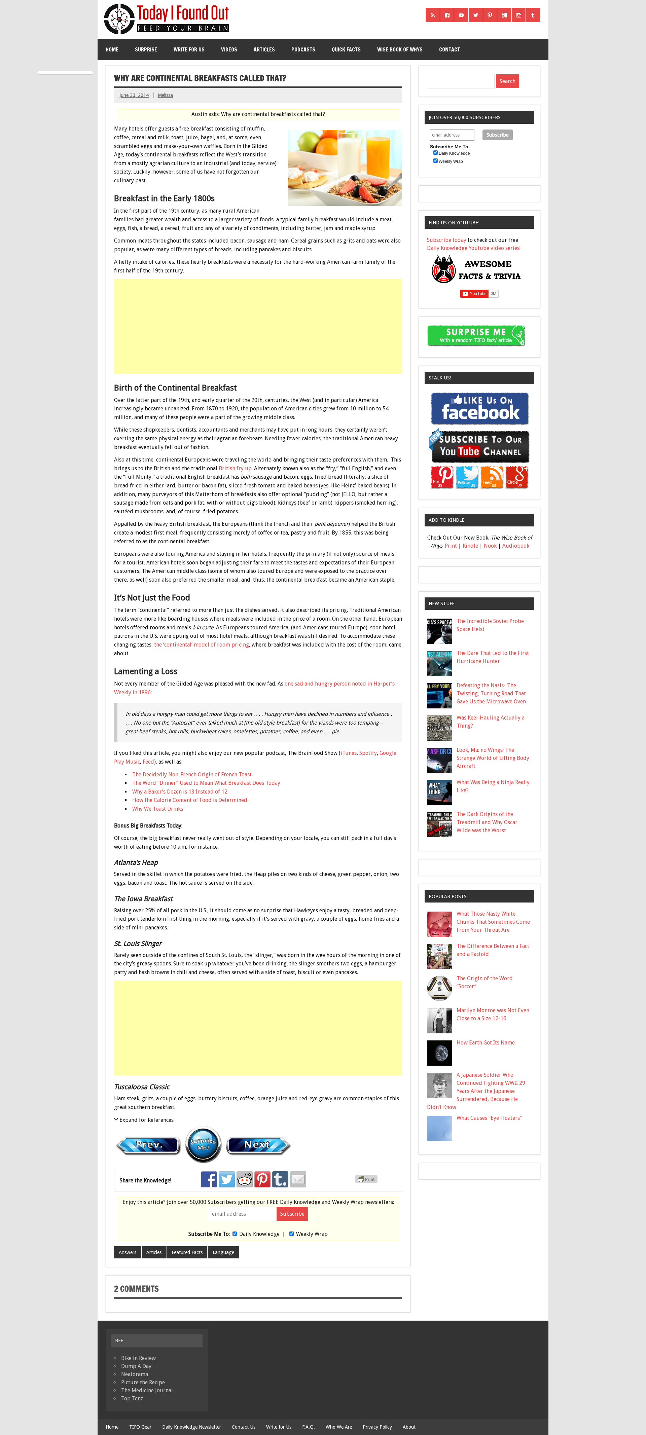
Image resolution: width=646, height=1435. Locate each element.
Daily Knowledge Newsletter (191, 1427)
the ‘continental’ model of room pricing (201, 644)
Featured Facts (187, 1252)
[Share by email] (298, 1179)
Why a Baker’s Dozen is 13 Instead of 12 (179, 791)
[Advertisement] (259, 327)
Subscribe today (446, 240)
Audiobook (515, 546)
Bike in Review (138, 1358)
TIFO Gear (140, 1427)
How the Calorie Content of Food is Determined (189, 800)
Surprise (146, 49)
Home (112, 49)
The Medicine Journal (147, 1390)
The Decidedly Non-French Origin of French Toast (192, 774)
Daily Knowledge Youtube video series (473, 248)
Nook (490, 546)
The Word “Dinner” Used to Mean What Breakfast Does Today (206, 783)
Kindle (470, 546)
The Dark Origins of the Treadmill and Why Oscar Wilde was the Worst (487, 822)
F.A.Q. (308, 1427)
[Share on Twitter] (227, 1179)
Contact (449, 49)
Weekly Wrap (312, 1234)
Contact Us (243, 1427)
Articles (264, 49)
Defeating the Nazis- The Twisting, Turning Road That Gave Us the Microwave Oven (491, 693)
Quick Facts (346, 49)
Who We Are (339, 1427)
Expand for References (146, 1120)
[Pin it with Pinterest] (262, 1179)
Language (223, 1252)
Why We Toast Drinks (157, 809)
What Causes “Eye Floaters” (489, 1118)
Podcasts (303, 49)
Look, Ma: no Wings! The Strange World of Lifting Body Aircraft (493, 758)
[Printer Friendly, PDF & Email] (367, 1181)
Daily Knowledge (259, 1234)
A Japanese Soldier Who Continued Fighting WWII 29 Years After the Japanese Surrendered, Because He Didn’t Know (476, 1091)
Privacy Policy (377, 1427)
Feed (148, 762)
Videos (229, 49)
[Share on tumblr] (280, 1179)
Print (451, 546)
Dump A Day (136, 1366)
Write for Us (189, 49)
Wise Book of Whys (400, 49)
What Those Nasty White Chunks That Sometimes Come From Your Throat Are (493, 922)
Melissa (165, 95)
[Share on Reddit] (245, 1179)
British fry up (235, 468)
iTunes (348, 753)
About (409, 1427)
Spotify (368, 753)
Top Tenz (132, 1398)
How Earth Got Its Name (486, 1042)
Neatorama (134, 1374)
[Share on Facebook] (209, 1179)
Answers (127, 1252)
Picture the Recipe (143, 1382)
